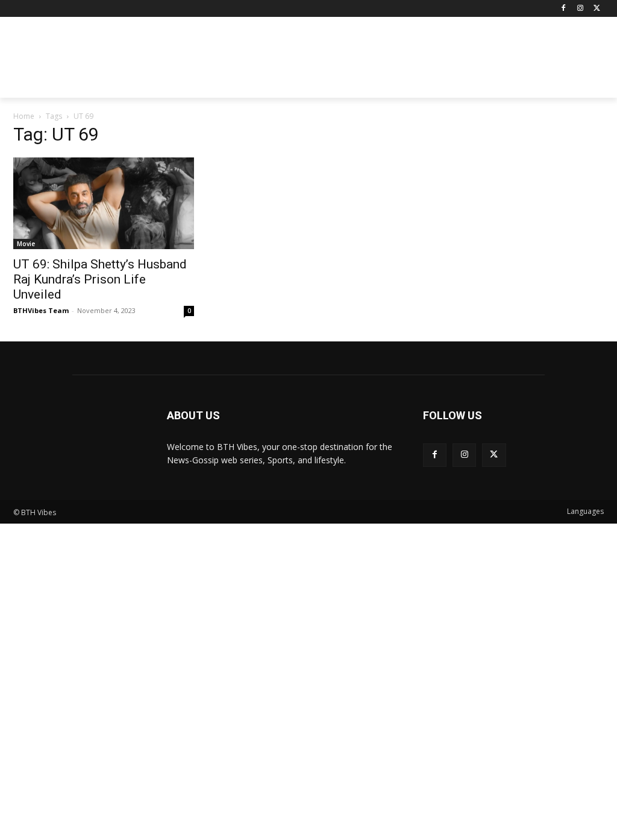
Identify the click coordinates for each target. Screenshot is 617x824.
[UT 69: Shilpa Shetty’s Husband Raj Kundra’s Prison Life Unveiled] (103, 203)
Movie (26, 243)
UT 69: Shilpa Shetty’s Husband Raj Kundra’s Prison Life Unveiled (100, 279)
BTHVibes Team (41, 310)
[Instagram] (580, 9)
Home (23, 116)
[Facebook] (564, 9)
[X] (597, 9)
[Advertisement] (379, 61)
